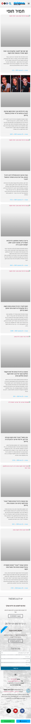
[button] (28, 3)
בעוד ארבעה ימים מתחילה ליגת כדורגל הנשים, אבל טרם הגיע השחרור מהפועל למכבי (16, 177)
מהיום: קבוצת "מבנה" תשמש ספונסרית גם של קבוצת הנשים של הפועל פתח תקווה (16, 567)
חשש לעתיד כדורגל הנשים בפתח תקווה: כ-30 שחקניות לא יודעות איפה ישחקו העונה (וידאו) (16, 308)
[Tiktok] (5, 3)
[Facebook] (7, 3)
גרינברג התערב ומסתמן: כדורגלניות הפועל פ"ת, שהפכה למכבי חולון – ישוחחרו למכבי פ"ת (17, 243)
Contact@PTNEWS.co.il (14, 681)
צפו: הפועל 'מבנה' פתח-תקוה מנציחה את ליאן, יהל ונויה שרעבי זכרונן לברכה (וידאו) (16, 439)
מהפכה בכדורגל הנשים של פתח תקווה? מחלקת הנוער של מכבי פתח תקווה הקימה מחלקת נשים (16, 374)
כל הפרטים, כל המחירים (15, 641)
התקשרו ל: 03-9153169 (15, 616)
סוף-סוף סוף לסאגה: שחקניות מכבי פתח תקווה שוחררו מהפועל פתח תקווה (15, 52)
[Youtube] (2, 3)
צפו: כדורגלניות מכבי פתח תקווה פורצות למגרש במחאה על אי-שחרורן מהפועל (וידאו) (16, 113)
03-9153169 (14, 679)
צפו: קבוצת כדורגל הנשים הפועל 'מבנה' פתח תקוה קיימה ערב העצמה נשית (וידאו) (16, 503)
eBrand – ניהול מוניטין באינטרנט (11, 691)
